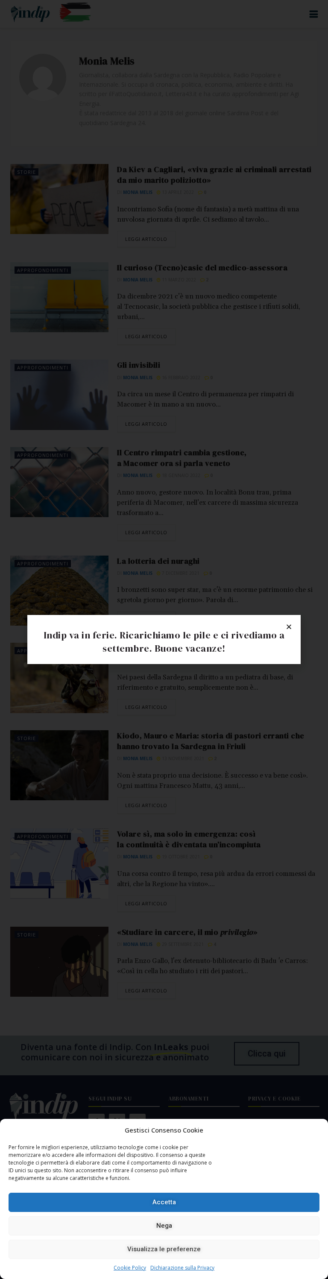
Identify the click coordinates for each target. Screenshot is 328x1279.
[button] (289, 626)
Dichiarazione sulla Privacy (182, 1267)
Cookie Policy (130, 1267)
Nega (164, 1225)
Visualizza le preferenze (164, 1249)
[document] (164, 639)
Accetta (164, 1202)
